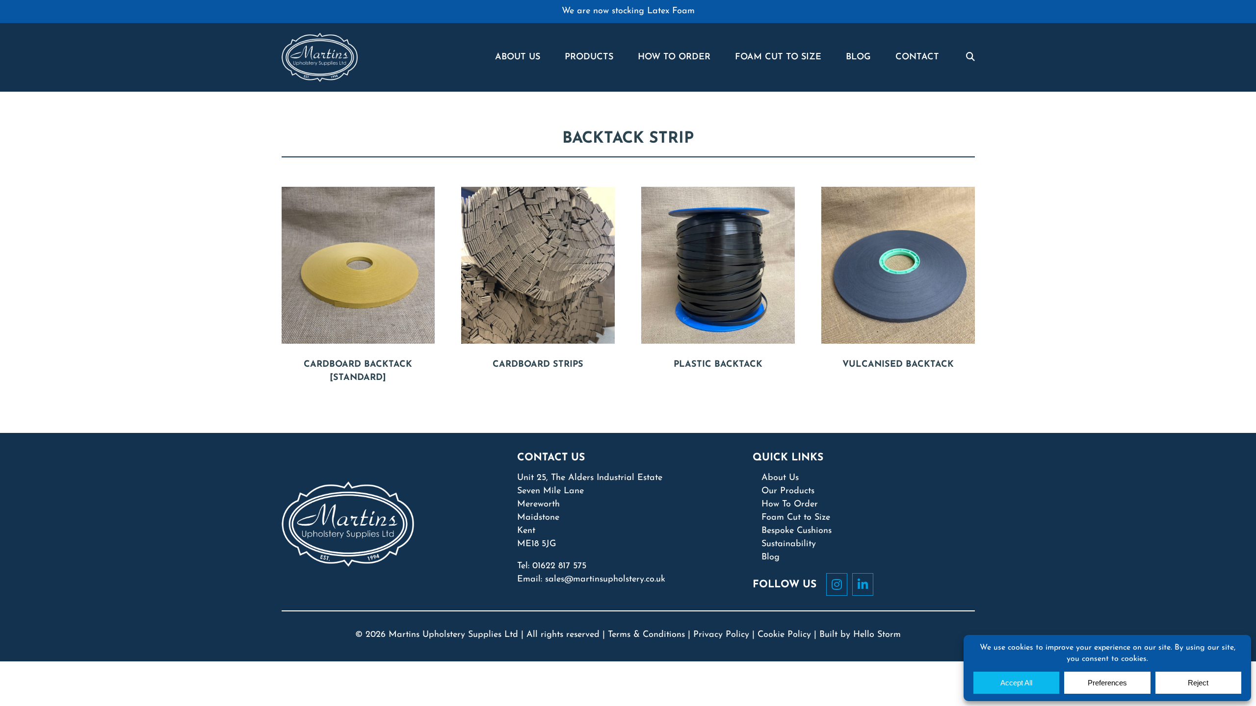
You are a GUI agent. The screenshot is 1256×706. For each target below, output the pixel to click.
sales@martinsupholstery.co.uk (605, 579)
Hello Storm (877, 634)
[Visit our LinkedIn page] (865, 584)
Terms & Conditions (646, 634)
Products (589, 57)
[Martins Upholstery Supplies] (320, 57)
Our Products (787, 491)
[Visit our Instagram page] (839, 584)
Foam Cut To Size (778, 57)
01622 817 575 (559, 566)
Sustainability (788, 544)
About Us (517, 57)
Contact (917, 57)
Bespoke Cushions (796, 531)
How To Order (674, 57)
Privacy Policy (721, 634)
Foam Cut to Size (795, 517)
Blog (858, 57)
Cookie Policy (784, 634)
